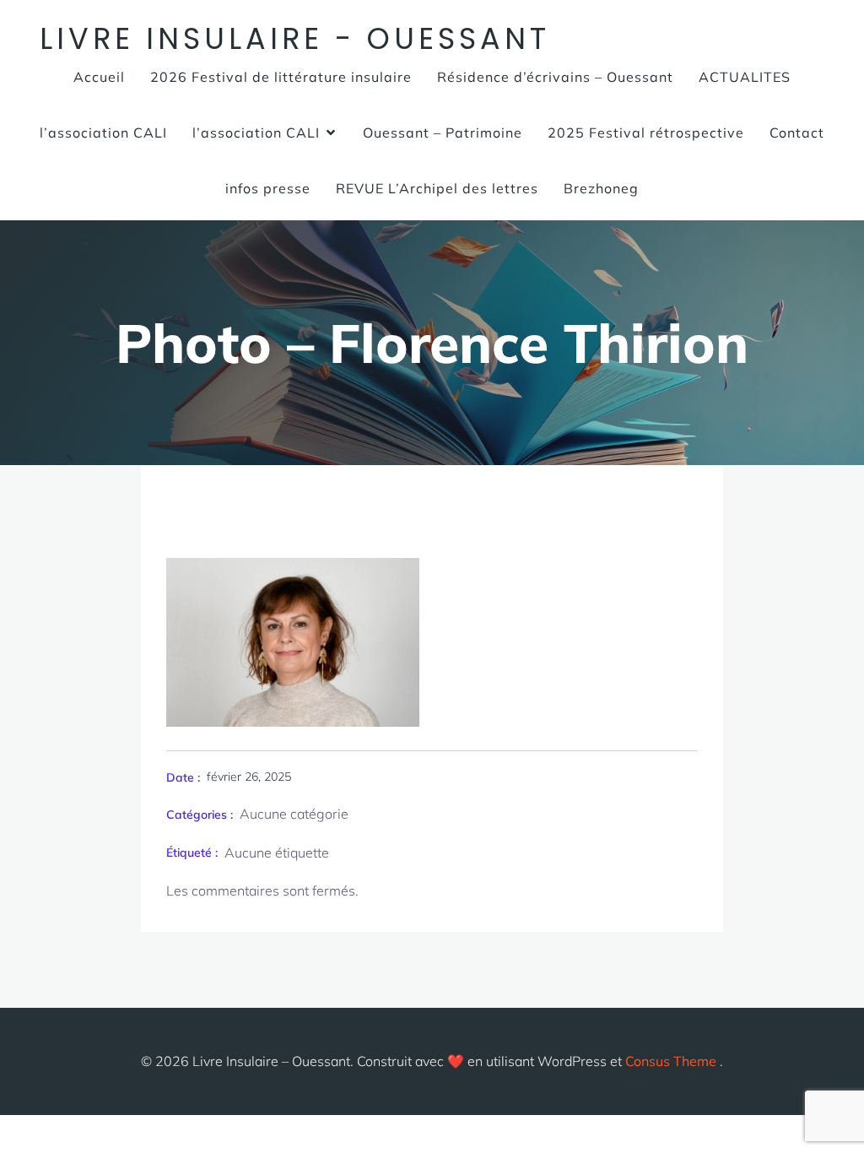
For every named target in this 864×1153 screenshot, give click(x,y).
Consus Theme (670, 1061)
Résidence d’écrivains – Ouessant (555, 76)
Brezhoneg (601, 188)
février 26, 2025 (249, 776)
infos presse (267, 188)
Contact (797, 132)
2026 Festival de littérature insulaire (281, 76)
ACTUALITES (745, 76)
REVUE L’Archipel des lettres (437, 188)
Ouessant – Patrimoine (442, 132)
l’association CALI (103, 132)
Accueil (99, 76)
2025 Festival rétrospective (646, 132)
